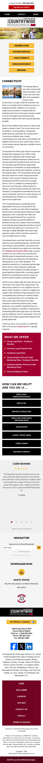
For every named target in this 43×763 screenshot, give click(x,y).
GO (39, 547)
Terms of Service (21, 722)
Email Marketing (19, 555)
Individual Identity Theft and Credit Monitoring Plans (21, 366)
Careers (21, 696)
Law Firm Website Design (21, 760)
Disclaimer (21, 690)
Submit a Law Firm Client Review (21, 529)
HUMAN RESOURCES (21, 64)
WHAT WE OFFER (16, 337)
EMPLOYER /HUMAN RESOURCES (21, 395)
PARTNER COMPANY (21, 452)
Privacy (21, 716)
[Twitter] (21, 646)
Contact (21, 14)
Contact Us (21, 709)
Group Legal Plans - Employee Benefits (19, 343)
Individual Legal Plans (16, 353)
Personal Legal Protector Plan (19, 349)
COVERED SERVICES (21, 52)
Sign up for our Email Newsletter (21, 544)
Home (7, 14)
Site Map (21, 703)
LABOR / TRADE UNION (21, 435)
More (35, 14)
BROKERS (21, 70)
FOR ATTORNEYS (21, 58)
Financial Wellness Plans (17, 372)
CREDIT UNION (22, 443)
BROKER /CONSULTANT (21, 411)
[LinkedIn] (29, 646)
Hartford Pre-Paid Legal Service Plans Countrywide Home (22, 22)
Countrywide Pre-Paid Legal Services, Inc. (21, 753)
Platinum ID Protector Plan (17, 251)
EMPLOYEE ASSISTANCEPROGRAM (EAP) (21, 419)
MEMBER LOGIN (21, 45)
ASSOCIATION (21, 427)
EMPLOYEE (21, 403)
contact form (22, 327)
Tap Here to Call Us (22, 7)
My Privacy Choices (20, 622)
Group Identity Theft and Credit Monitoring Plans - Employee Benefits (22, 359)
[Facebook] (14, 646)
